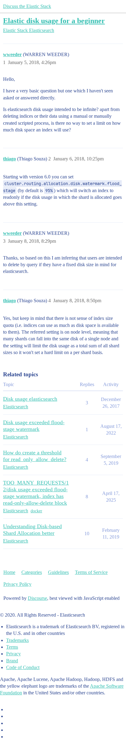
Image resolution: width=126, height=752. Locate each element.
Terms (12, 647)
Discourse (37, 598)
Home (9, 572)
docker (36, 511)
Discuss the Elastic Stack (27, 6)
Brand (12, 660)
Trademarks (17, 640)
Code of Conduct (22, 667)
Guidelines (58, 572)
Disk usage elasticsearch (30, 399)
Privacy (13, 653)
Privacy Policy (17, 584)
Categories (31, 572)
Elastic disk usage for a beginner (54, 20)
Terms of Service (91, 572)
